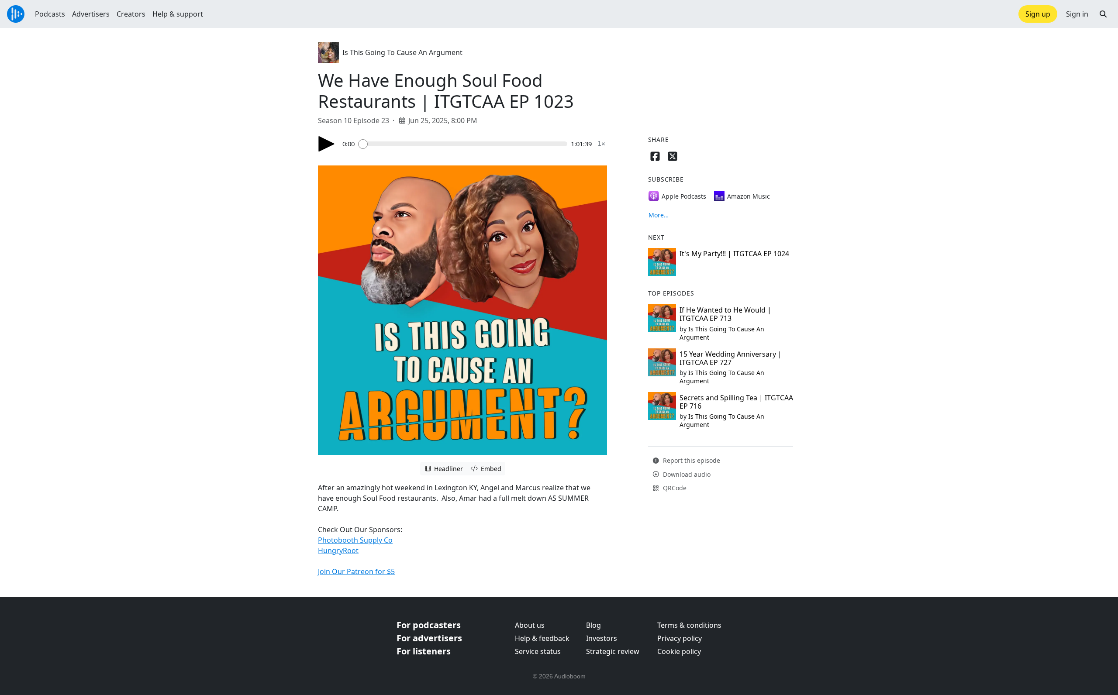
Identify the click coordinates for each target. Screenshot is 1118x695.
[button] (1103, 14)
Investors (601, 638)
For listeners (424, 651)
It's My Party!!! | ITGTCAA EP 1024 (734, 253)
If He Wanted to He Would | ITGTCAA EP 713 (725, 314)
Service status (538, 651)
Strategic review (612, 651)
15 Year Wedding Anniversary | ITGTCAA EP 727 (731, 358)
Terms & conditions (689, 625)
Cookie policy (679, 651)
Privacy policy (679, 638)
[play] (326, 143)
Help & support (177, 14)
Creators (131, 14)
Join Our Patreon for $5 (356, 571)
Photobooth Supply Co (355, 540)
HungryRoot (338, 550)
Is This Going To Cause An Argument (402, 52)
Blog (593, 625)
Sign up (1037, 14)
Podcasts (50, 14)
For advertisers (429, 638)
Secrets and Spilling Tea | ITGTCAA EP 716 (736, 402)
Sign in (1077, 14)
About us (530, 625)
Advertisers (91, 14)
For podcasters (429, 625)
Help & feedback (542, 638)
